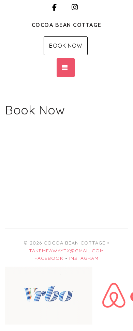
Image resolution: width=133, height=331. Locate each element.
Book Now (65, 45)
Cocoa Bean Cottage (67, 24)
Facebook (48, 258)
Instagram (84, 258)
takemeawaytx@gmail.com (66, 251)
